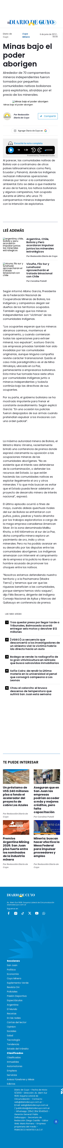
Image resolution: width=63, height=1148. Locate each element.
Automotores (14, 1066)
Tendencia (13, 1044)
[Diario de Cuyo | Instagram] (42, 23)
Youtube (37, 913)
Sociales (11, 1031)
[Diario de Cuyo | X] (48, 23)
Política (11, 969)
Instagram (15, 913)
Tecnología (13, 1040)
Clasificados (14, 1057)
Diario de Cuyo (7, 35)
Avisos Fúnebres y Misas (20, 1079)
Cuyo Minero (26, 35)
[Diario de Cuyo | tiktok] (54, 23)
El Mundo (12, 1009)
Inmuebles (13, 1062)
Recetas (11, 1013)
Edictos (11, 1083)
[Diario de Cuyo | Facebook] (35, 23)
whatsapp (44, 913)
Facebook (8, 913)
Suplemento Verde (18, 983)
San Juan (12, 965)
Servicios (12, 1075)
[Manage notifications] (56, 1121)
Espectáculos (14, 1000)
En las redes (14, 1018)
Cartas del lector (17, 1022)
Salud (10, 1035)
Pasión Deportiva (17, 996)
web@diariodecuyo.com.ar (28, 1102)
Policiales (12, 991)
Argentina (12, 1004)
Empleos (12, 1070)
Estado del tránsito (18, 1048)
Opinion (11, 1026)
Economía (13, 974)
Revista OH (13, 987)
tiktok (22, 913)
